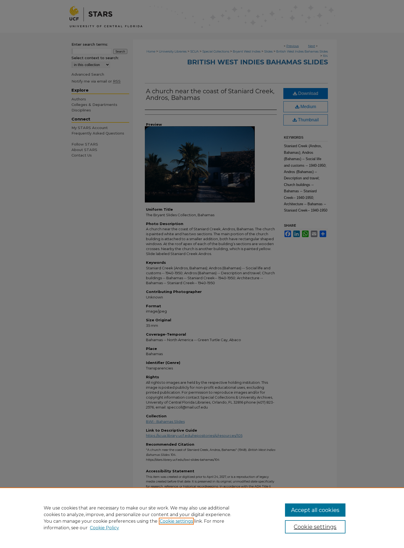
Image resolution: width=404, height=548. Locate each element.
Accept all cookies (315, 510)
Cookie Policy (104, 527)
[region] (202, 517)
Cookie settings (176, 521)
